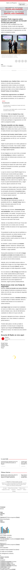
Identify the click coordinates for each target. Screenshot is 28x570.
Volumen (2, 513)
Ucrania (3, 346)
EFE (2, 64)
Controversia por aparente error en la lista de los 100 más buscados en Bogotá (9, 462)
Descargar (2, 568)
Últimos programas (11, 517)
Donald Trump (4, 343)
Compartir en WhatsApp (5, 565)
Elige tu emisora (22, 4)
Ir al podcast (12, 538)
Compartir (17, 538)
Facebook (16, 61)
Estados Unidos (4, 345)
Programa (14, 2)
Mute (1, 512)
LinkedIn (22, 61)
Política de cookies (22, 488)
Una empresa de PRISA (14, 495)
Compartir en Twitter (5, 563)
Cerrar (1, 545)
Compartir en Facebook (5, 561)
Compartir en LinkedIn (5, 564)
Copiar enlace (3, 567)
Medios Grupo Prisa (14, 498)
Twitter (19, 61)
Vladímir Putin (4, 344)
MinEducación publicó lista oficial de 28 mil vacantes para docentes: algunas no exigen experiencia (9, 476)
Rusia (2, 347)
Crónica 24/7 (3, 533)
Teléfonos (24, 489)
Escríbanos (14, 491)
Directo (17, 517)
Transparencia (13, 489)
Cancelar (6, 557)
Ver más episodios (4, 538)
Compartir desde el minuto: (7, 569)
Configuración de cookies (6, 489)
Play (1, 515)
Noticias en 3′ (3, 517)
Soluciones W (19, 489)
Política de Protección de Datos (13, 488)
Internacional (4, 16)
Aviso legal (4, 488)
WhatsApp (25, 61)
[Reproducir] (3, 338)
